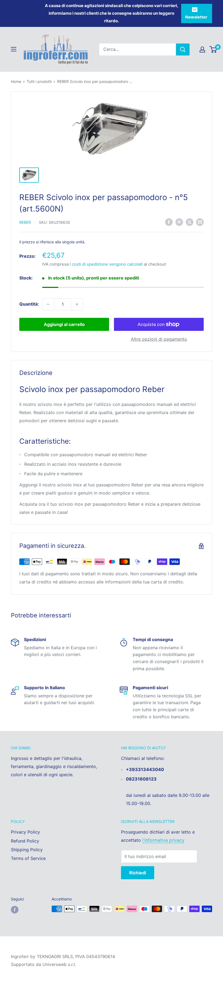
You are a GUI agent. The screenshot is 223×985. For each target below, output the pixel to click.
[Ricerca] (183, 49)
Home (16, 81)
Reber (25, 222)
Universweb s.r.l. (59, 964)
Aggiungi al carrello (64, 324)
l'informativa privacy (163, 840)
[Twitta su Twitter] (189, 222)
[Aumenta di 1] (77, 304)
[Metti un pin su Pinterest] (179, 222)
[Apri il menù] (13, 49)
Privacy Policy (25, 832)
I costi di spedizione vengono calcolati (106, 264)
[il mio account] (202, 49)
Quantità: (29, 304)
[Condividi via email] (200, 222)
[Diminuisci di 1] (48, 304)
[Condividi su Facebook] (169, 222)
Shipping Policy (27, 849)
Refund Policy (25, 841)
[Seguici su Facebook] (14, 909)
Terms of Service (28, 858)
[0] (213, 49)
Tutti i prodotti (39, 81)
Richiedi (137, 872)
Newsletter (196, 17)
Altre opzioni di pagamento (159, 339)
